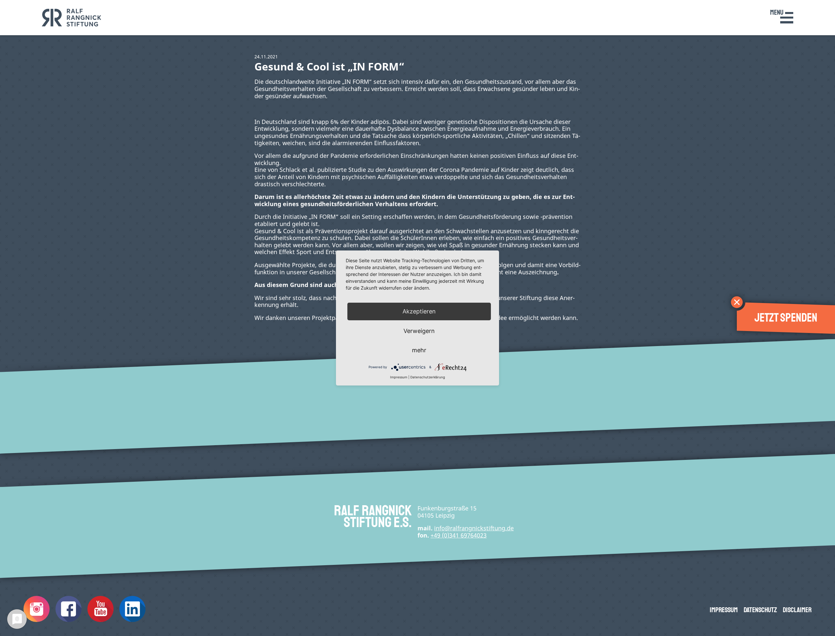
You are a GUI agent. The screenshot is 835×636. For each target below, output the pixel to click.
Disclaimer (797, 609)
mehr (419, 350)
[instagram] (36, 619)
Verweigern (419, 330)
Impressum (724, 609)
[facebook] (68, 619)
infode (474, 528)
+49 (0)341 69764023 (459, 535)
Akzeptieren (419, 311)
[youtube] (100, 619)
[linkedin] (132, 619)
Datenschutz (760, 609)
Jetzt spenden (785, 317)
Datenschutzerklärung (427, 377)
